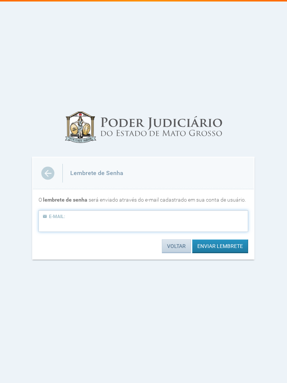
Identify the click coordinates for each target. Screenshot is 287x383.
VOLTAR (176, 246)
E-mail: (57, 216)
